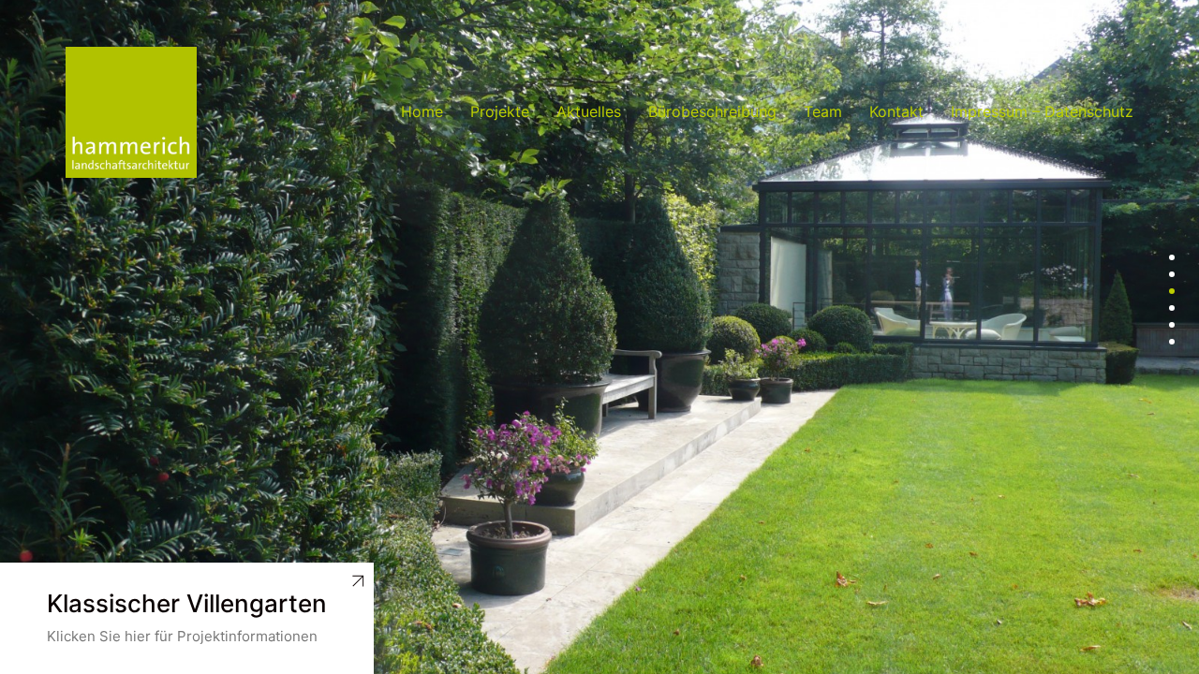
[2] (1171, 274)
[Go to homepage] (131, 112)
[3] (1171, 291)
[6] (1171, 341)
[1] (1171, 257)
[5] (1171, 324)
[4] (1171, 308)
